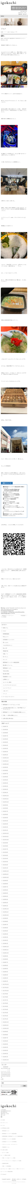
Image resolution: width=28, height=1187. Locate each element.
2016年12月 (6, 1022)
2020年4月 (5, 896)
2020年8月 (5, 883)
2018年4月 (5, 971)
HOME (3, 1120)
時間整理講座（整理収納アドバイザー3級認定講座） (12, 1136)
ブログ (6, 39)
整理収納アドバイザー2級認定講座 (11, 493)
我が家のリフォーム (7, 665)
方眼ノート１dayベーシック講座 (10, 505)
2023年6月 (5, 776)
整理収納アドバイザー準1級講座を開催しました (14, 712)
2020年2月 (5, 902)
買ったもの (5, 642)
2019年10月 (6, 915)
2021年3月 (5, 861)
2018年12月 (6, 946)
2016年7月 (5, 1037)
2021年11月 (5, 836)
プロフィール (5, 1122)
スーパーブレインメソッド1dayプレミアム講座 (11, 1160)
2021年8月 (5, 846)
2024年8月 (5, 732)
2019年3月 (5, 937)
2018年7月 (5, 962)
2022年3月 (5, 824)
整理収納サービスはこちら (9, 515)
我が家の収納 (6, 673)
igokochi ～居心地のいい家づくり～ (14, 1179)
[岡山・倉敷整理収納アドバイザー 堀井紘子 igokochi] (8, 3)
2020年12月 (6, 871)
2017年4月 (5, 1009)
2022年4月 (5, 820)
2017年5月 (5, 1006)
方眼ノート (5, 653)
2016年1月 (5, 1056)
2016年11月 (5, 1025)
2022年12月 (6, 795)
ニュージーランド (7, 688)
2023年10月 (6, 764)
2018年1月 (5, 981)
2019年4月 (5, 934)
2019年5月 (5, 930)
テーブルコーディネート (8, 696)
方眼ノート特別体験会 (6, 1166)
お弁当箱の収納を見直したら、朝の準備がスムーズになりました (14, 708)
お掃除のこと (6, 679)
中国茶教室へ (24, 615)
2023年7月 (5, 773)
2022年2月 (5, 827)
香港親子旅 (5, 651)
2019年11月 (5, 912)
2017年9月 (5, 993)
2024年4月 (5, 745)
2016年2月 (5, 1053)
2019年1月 (5, 943)
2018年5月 (5, 968)
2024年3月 (5, 748)
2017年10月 (6, 990)
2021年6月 (5, 852)
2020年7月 (5, 886)
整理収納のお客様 (5, 1128)
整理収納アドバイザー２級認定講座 (9, 1133)
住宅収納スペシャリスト (8, 639)
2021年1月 (5, 868)
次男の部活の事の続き (8, 718)
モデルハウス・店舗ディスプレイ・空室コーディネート (13, 1168)
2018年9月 (5, 956)
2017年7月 (5, 1000)
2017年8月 (5, 997)
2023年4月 (5, 783)
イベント (5, 693)
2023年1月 (5, 792)
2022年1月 (5, 830)
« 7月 (2, 1079)
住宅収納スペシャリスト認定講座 (11, 497)
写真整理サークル (7, 676)
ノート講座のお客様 (6, 1155)
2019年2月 (5, 940)
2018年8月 (5, 959)
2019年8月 (5, 921)
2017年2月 (5, 1015)
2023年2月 (5, 789)
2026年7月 (5, 726)
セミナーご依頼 (5, 1152)
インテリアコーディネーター (10, 685)
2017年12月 (6, 984)
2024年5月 (5, 742)
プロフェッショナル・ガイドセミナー (9, 1144)
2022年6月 (5, 814)
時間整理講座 (6, 633)
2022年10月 (6, 802)
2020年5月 (5, 893)
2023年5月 (5, 780)
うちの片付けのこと (7, 645)
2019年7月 (5, 924)
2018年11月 (5, 949)
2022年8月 (5, 808)
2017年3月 (5, 1012)
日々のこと (3, 39)
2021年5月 (5, 855)
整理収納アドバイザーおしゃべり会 (11, 704)
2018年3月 (5, 975)
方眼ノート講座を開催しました (10, 715)
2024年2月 (5, 751)
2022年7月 (5, 811)
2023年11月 (5, 761)
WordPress (10, 1181)
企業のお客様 (5, 1149)
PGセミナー (6, 636)
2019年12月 (6, 908)
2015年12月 (6, 1059)
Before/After (6, 671)
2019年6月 (5, 927)
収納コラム (5, 627)
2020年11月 (5, 874)
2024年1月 (5, 754)
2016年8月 (5, 1034)
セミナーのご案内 (7, 682)
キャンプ (5, 659)
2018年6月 (5, 965)
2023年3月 (5, 786)
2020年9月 (5, 880)
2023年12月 (6, 757)
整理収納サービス (7, 668)
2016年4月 (5, 1047)
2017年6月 (5, 1003)
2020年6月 (5, 890)
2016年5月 (5, 1044)
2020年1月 (5, 905)
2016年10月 (6, 1028)
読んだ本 (5, 648)
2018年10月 (6, 953)
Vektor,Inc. (23, 1181)
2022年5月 (5, 817)
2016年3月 (5, 1050)
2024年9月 (5, 729)
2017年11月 (5, 987)
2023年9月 (5, 767)
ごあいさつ (5, 690)
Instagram (4, 1174)
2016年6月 (5, 1041)
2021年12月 (6, 833)
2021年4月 (5, 858)
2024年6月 (5, 739)
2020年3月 (5, 899)
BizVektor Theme (16, 1181)
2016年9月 (5, 1031)
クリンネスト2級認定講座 (9, 501)
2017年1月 (5, 1019)
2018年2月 (5, 978)
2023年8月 (5, 770)
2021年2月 (5, 864)
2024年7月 (5, 735)
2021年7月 (5, 849)
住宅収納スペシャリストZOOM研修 (9, 1141)
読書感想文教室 (5, 1163)
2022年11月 (5, 798)
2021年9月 (5, 842)
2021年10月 (6, 839)
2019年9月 (5, 918)
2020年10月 (6, 877)
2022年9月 (5, 805)
